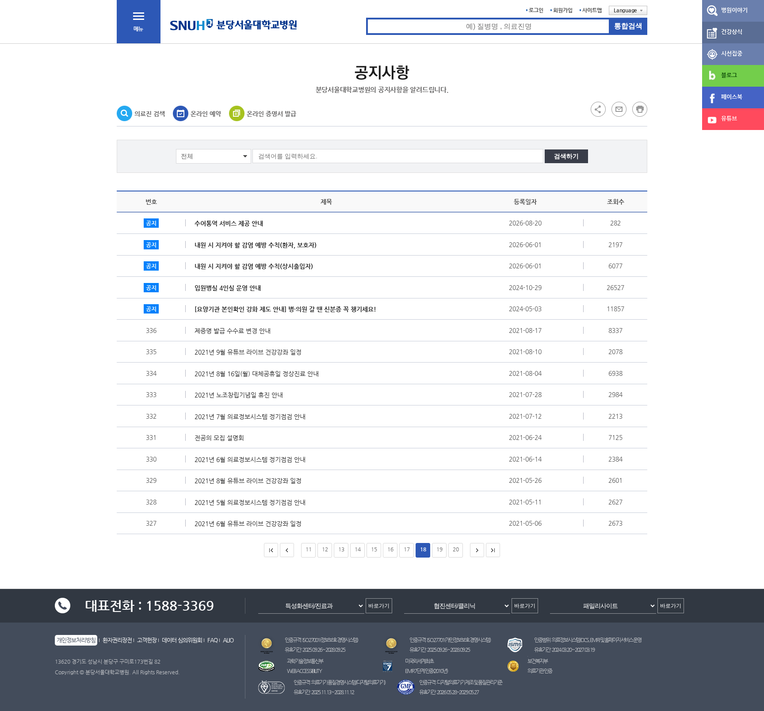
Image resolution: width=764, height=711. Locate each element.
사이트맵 (592, 10)
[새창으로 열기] (618, 109)
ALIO (228, 640)
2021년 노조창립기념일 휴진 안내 (239, 394)
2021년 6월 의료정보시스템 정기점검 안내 (250, 459)
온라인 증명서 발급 (271, 113)
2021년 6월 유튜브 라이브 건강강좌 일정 (248, 523)
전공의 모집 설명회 (219, 437)
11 (309, 549)
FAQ (212, 640)
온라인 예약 (206, 113)
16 (390, 549)
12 (325, 549)
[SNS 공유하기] (598, 109)
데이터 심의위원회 (182, 640)
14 (358, 549)
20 (456, 549)
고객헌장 (147, 640)
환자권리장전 (117, 640)
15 (374, 549)
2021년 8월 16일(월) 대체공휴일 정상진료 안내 (257, 373)
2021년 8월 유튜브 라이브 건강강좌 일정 (248, 480)
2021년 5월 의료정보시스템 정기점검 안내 (250, 502)
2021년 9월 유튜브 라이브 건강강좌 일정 (248, 352)
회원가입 (563, 10)
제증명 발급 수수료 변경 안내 (233, 330)
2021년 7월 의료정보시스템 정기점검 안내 (250, 416)
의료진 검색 (149, 113)
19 (439, 549)
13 (341, 549)
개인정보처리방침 (76, 640)
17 (407, 549)
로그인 (536, 10)
